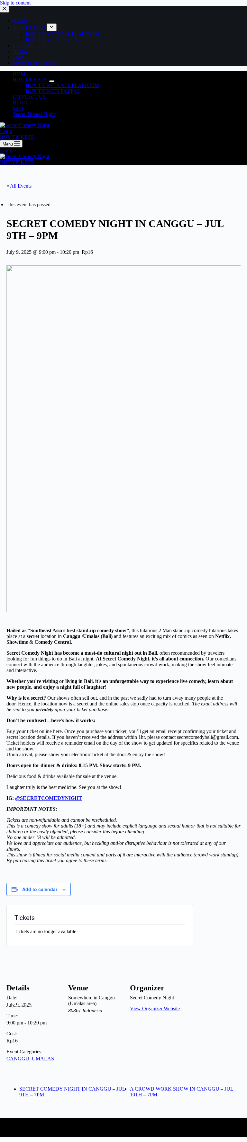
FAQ (18, 108)
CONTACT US (29, 97)
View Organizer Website (155, 1008)
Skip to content (15, 2)
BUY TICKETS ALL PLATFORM (62, 85)
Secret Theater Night (34, 114)
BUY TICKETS (30, 79)
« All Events (19, 186)
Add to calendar (39, 889)
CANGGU (17, 1058)
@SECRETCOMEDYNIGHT (48, 798)
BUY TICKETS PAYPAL (53, 91)
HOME (20, 73)
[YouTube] (19, 1123)
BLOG (20, 102)
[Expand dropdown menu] (51, 81)
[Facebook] (26, 1123)
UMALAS (43, 1058)
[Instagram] (4, 1123)
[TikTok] (11, 1123)
